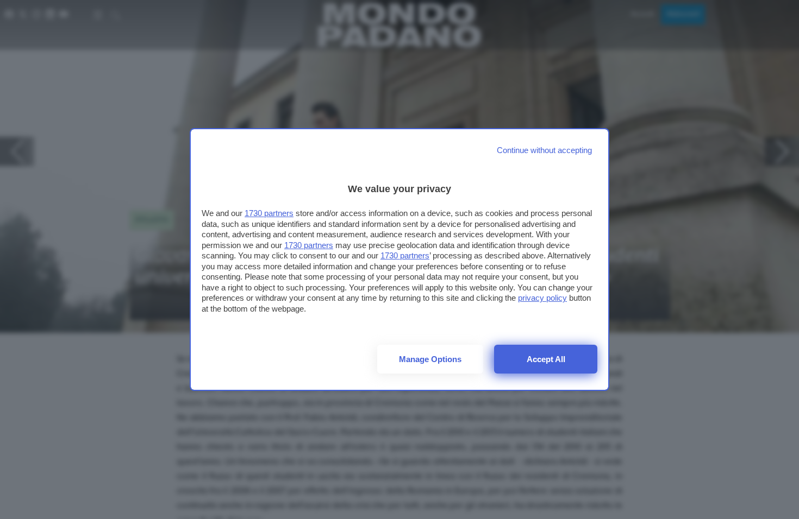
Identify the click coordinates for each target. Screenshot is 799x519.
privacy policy (542, 297)
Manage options (430, 359)
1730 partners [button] (269, 213)
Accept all (546, 359)
